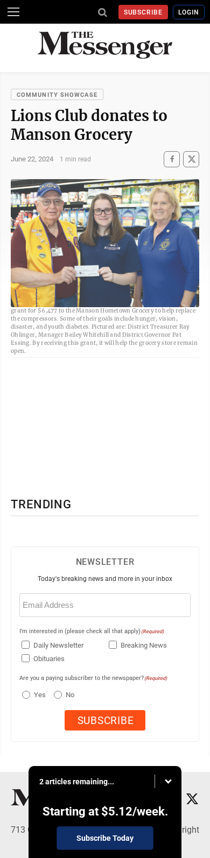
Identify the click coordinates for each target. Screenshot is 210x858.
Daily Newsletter (58, 645)
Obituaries (49, 659)
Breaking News (144, 645)
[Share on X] (191, 158)
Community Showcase (57, 94)
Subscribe (143, 12)
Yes (38, 695)
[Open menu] (13, 12)
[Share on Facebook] (172, 158)
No (70, 695)
